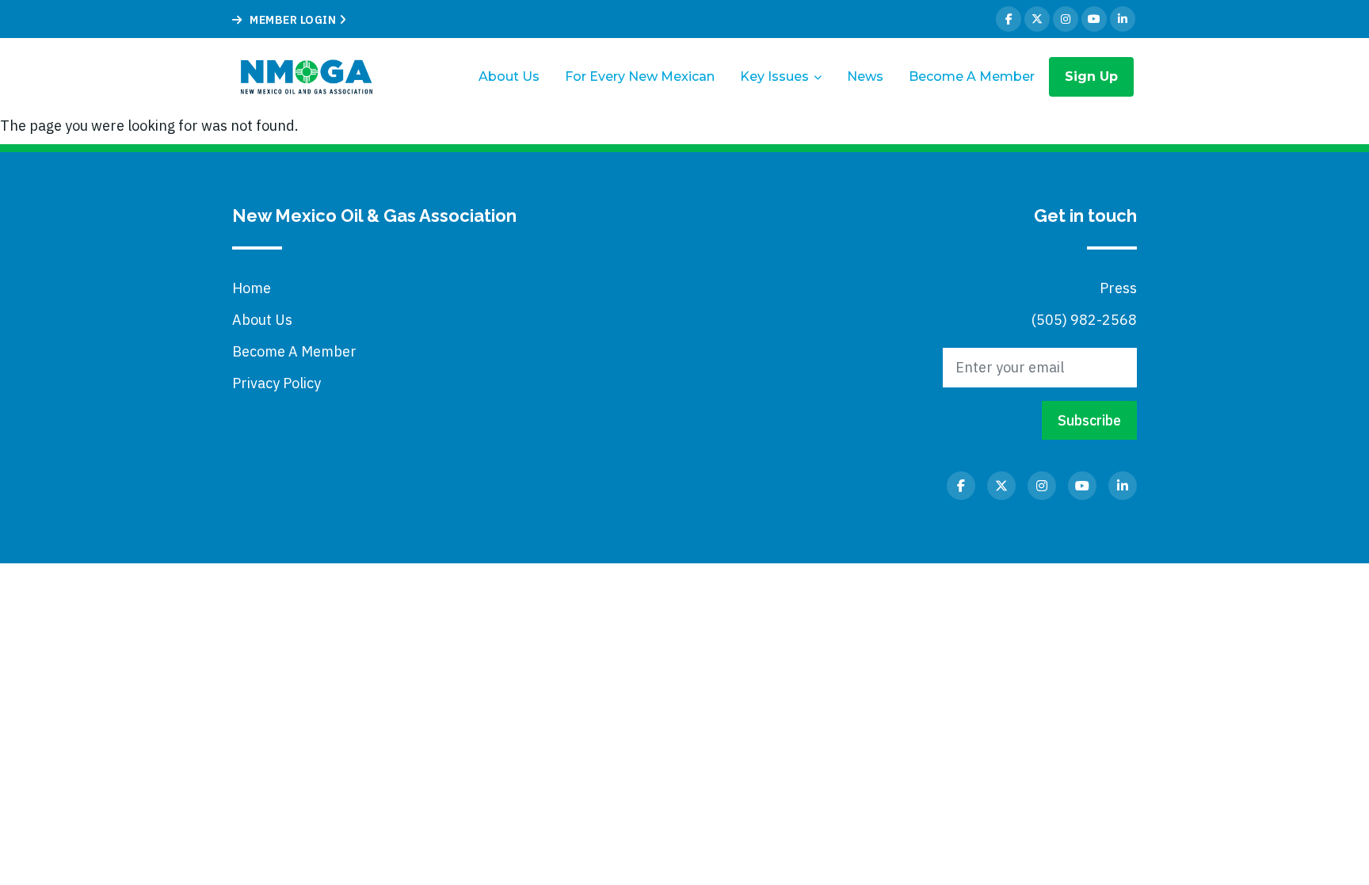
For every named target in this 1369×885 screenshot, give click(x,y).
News (865, 76)
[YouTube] (1094, 19)
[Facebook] (1008, 19)
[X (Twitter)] (1037, 19)
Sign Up (1091, 76)
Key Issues (774, 76)
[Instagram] (1065, 19)
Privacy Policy (276, 383)
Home (251, 288)
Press (1118, 288)
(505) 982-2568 (1084, 320)
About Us (509, 76)
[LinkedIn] (1122, 19)
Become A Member (972, 76)
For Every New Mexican (640, 76)
